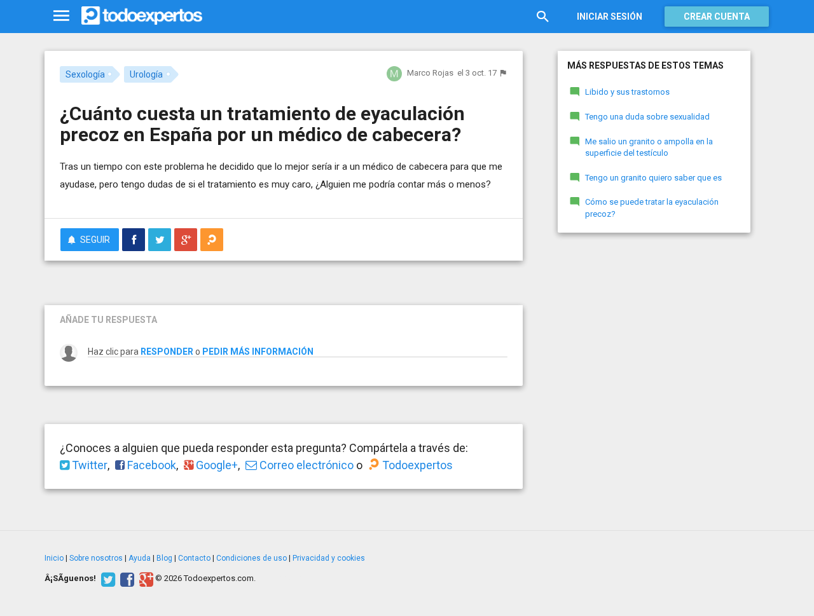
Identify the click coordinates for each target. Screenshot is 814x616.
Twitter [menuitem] (88, 465)
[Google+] (144, 578)
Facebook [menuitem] (150, 465)
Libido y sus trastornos (627, 92)
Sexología (85, 74)
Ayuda (139, 558)
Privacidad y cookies (329, 558)
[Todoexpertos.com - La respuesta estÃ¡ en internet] (142, 16)
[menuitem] (133, 239)
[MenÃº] (61, 16)
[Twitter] (106, 578)
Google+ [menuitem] (215, 465)
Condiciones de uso (251, 558)
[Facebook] (125, 578)
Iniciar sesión (609, 16)
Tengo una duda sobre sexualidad (647, 116)
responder (167, 351)
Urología (146, 74)
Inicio (54, 558)
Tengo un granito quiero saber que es (653, 177)
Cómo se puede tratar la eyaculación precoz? (652, 208)
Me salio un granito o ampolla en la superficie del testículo (649, 147)
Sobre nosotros (96, 558)
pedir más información (258, 351)
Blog (164, 558)
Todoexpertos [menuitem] (416, 465)
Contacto (194, 558)
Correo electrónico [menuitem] (305, 465)
